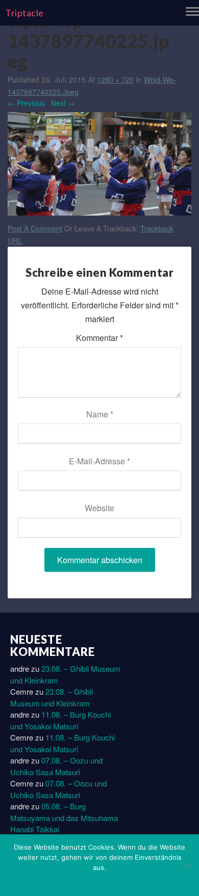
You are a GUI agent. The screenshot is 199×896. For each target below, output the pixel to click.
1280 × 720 (115, 79)
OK (52, 881)
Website (99, 508)
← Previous (26, 103)
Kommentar (99, 338)
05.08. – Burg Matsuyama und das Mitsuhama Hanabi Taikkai (64, 817)
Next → (63, 103)
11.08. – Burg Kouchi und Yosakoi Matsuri (60, 720)
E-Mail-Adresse (99, 461)
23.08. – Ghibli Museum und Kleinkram (51, 697)
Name (99, 414)
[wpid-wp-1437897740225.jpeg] (99, 166)
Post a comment (35, 228)
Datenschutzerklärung (117, 881)
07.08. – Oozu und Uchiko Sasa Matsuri (56, 766)
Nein (69, 881)
